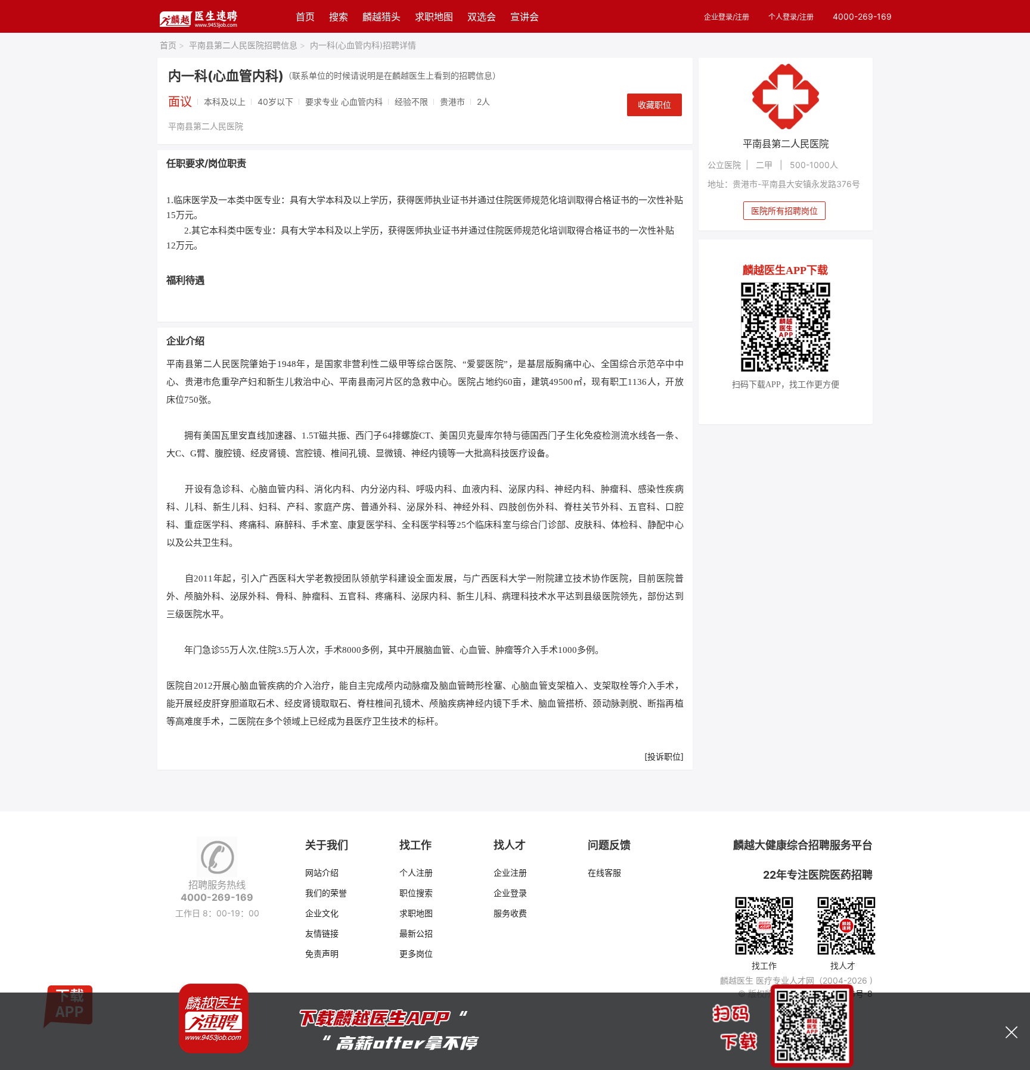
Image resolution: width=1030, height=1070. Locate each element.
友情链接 (322, 933)
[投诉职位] (664, 756)
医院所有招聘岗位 (784, 211)
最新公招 (416, 933)
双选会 (481, 17)
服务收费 (510, 913)
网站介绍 (322, 872)
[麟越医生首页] (198, 16)
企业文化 (322, 913)
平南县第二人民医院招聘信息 (247, 45)
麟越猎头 (381, 17)
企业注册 (510, 872)
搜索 (338, 17)
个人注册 (416, 872)
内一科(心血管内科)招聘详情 (363, 45)
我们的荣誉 (326, 893)
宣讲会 (524, 17)
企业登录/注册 (726, 17)
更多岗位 (416, 953)
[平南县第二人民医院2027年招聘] (786, 96)
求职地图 (434, 17)
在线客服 (604, 872)
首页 (305, 17)
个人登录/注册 (791, 17)
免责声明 (322, 953)
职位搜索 (416, 893)
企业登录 (510, 893)
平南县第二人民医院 (205, 126)
